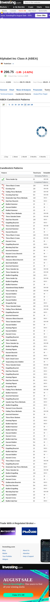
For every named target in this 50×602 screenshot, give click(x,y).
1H (19, 105)
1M (32, 105)
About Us (26, 550)
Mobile (4, 553)
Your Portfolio (7, 556)
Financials (37, 90)
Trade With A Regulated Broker (17, 523)
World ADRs (43, 11)
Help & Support (28, 556)
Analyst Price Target (40, 94)
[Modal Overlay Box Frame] (24, 586)
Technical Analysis (6, 94)
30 (16, 105)
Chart (11, 90)
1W (28, 105)
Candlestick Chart (3, 104)
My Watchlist (20, 7)
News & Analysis (23, 90)
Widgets (5, 559)
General (3, 90)
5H (22, 105)
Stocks (4, 11)
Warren (21, 11)
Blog (4, 550)
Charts (39, 7)
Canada (13, 11)
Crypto (30, 7)
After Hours (32, 11)
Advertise (26, 553)
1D (25, 105)
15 (12, 105)
